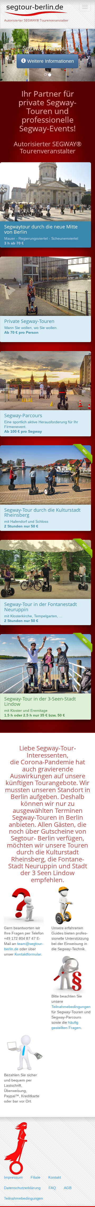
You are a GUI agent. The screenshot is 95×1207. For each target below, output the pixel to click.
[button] (7, 55)
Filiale (35, 1177)
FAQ (52, 1188)
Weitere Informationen (50, 61)
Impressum (13, 1177)
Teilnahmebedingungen (71, 1007)
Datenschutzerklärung (22, 1188)
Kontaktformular (28, 954)
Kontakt (54, 1177)
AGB (68, 1188)
